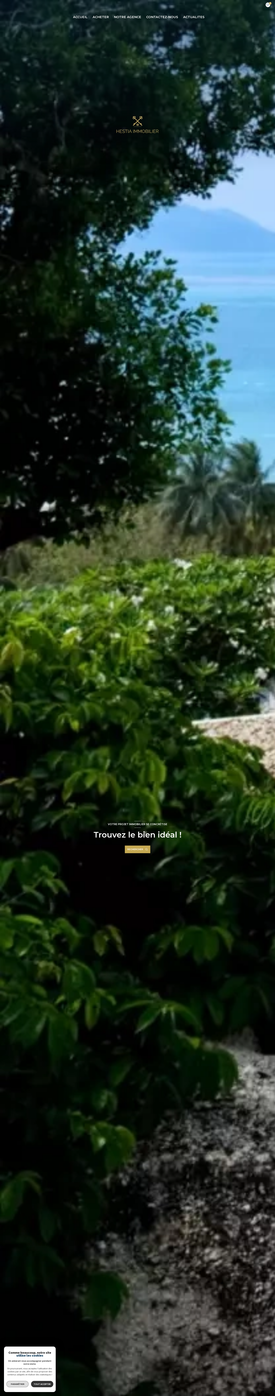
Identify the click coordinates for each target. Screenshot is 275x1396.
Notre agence (127, 17)
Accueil (80, 17)
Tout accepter (42, 1384)
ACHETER (101, 17)
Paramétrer (17, 1384)
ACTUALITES (193, 17)
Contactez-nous (162, 17)
